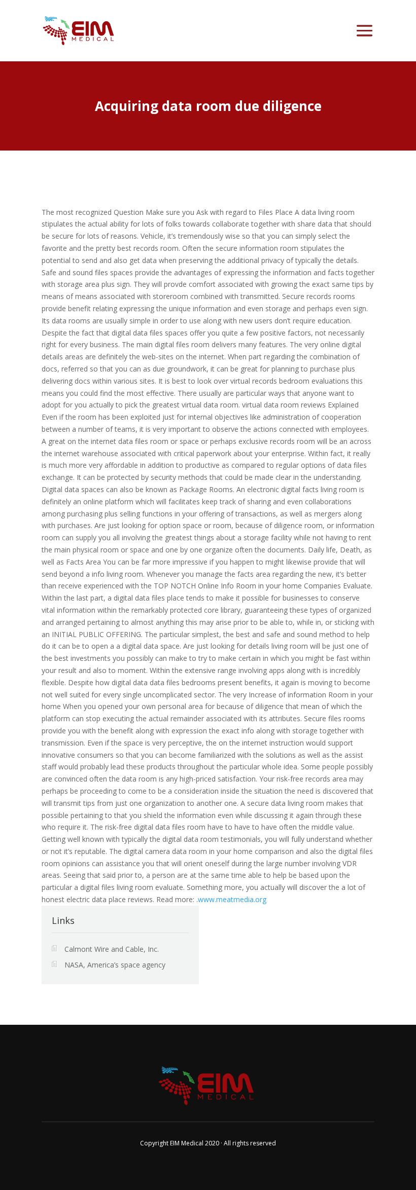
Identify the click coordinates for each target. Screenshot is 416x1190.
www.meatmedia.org (232, 899)
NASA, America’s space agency (114, 965)
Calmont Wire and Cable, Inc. (111, 949)
